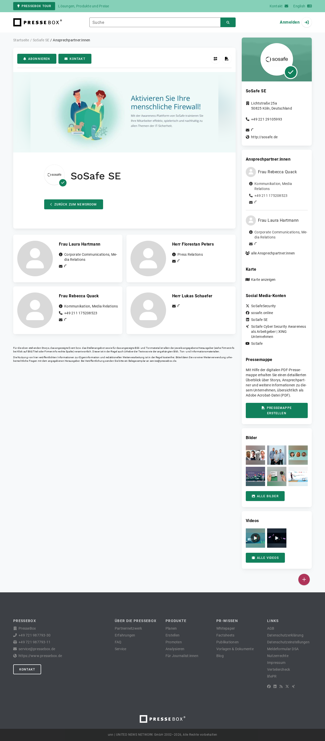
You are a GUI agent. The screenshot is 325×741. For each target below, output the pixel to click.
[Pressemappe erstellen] (227, 58)
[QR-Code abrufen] (215, 58)
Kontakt (77, 59)
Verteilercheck (278, 669)
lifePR (272, 676)
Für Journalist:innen (182, 656)
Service (120, 649)
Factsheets (225, 635)
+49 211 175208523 (80, 313)
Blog (220, 656)
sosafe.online (262, 313)
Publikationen (227, 642)
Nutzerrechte (277, 656)
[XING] (293, 686)
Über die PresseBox (135, 621)
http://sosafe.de (264, 137)
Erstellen (173, 635)
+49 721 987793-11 (35, 642)
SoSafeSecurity (263, 306)
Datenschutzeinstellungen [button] (288, 642)
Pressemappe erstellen (279, 410)
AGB (270, 628)
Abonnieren (39, 59)
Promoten (174, 642)
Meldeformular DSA (283, 649)
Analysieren (175, 649)
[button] (255, 455)
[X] (287, 686)
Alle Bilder (268, 496)
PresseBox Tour (36, 6)
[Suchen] (228, 22)
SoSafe (257, 343)
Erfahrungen (125, 635)
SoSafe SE (259, 320)
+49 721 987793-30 (35, 635)
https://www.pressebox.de (40, 656)
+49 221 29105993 (266, 119)
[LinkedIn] (275, 686)
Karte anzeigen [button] (263, 280)
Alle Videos (268, 558)
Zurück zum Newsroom (75, 204)
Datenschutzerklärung (285, 635)
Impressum (276, 663)
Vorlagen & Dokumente (235, 649)
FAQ (118, 642)
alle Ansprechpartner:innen (273, 253)
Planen (171, 628)
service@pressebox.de (163, 360)
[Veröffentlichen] (304, 579)
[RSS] (281, 686)
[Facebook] (269, 686)
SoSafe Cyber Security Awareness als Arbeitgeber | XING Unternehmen (278, 331)
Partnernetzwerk (128, 628)
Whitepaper (225, 628)
